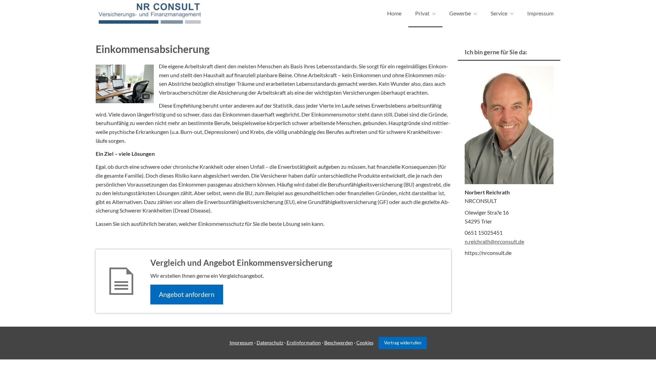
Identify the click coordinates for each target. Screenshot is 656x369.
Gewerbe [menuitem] (460, 13)
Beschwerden (338, 342)
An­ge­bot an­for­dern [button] (187, 294)
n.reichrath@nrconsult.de (494, 241)
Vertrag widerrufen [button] (402, 342)
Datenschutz (270, 342)
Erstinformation (304, 342)
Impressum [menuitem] (540, 13)
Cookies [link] (364, 342)
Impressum (241, 342)
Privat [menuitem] (422, 13)
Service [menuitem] (499, 13)
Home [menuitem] (394, 13)
